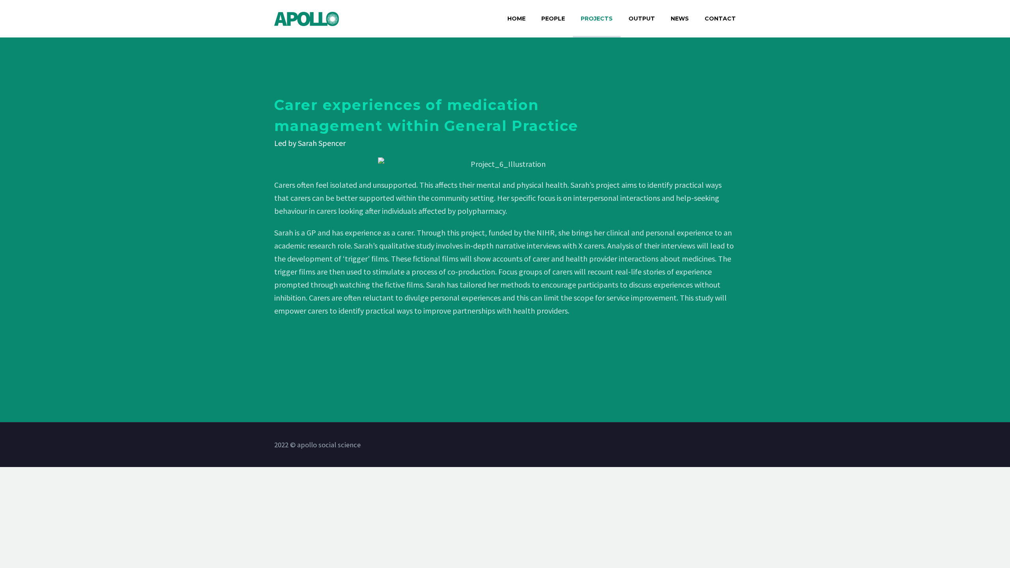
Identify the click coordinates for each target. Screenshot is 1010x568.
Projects (597, 18)
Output (641, 18)
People (553, 18)
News (680, 18)
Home (516, 18)
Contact (720, 18)
